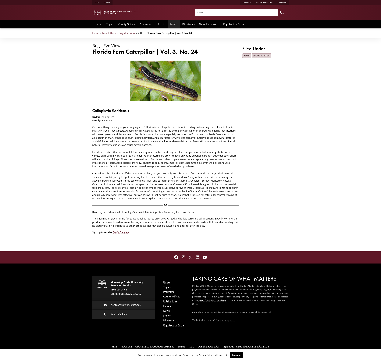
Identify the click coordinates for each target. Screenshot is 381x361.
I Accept (236, 355)
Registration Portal (233, 24)
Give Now (282, 2)
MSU (97, 2)
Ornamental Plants (261, 55)
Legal (114, 346)
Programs (168, 291)
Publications (146, 24)
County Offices (126, 24)
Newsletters (109, 33)
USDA (191, 346)
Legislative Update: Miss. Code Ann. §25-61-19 (246, 346)
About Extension (208, 24)
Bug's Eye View (121, 232)
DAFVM (107, 2)
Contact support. (225, 320)
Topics (110, 24)
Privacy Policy (205, 355)
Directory (187, 24)
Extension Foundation (208, 346)
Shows (167, 315)
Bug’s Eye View (127, 33)
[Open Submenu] (178, 24)
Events (161, 24)
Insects (247, 55)
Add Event (246, 2)
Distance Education (264, 2)
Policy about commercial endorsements (155, 346)
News (173, 24)
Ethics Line (126, 346)
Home (98, 24)
